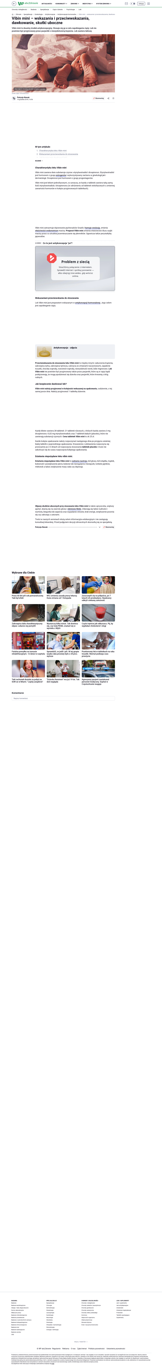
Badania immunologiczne (19, 1325)
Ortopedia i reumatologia (53, 1325)
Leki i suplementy (121, 1303)
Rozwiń (38, 161)
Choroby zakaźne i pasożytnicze (91, 1305)
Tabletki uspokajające (122, 1315)
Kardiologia (49, 1315)
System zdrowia (102, 4)
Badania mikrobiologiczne (19, 1315)
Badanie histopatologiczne (19, 1322)
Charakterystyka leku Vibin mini (53, 150)
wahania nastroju (79, 461)
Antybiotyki (119, 1308)
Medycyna (87, 4)
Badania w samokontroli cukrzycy (21, 1320)
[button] (132, 3)
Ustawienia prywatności (115, 1349)
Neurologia (49, 1317)
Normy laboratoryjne (17, 1310)
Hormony (84, 1315)
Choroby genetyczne (87, 1308)
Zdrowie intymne (86, 1322)
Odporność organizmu (88, 1317)
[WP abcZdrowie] (30, 3)
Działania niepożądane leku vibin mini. (55, 161)
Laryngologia (50, 1312)
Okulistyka (49, 1320)
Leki (80, 9)
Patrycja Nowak (23, 97)
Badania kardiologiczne (18, 1305)
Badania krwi (15, 1327)
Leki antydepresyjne (122, 1305)
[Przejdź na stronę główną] (14, 5)
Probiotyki (119, 1312)
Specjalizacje (44, 9)
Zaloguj (141, 4)
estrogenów (61, 175)
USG (12, 1334)
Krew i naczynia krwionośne (89, 1325)
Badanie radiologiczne (18, 1329)
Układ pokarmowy (86, 1320)
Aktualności (47, 4)
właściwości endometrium (46, 230)
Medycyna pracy (16, 1312)
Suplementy (120, 1317)
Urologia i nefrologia (52, 1329)
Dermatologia (50, 1308)
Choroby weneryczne (87, 1310)
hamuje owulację (92, 228)
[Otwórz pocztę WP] (126, 3)
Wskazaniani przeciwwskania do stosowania (58, 154)
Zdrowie (74, 4)
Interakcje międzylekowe (123, 1310)
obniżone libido (74, 509)
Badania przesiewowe (17, 1317)
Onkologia (49, 1322)
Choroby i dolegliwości (19, 9)
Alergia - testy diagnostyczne (19, 1308)
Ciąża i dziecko (58, 9)
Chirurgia (49, 1305)
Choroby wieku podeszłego (89, 1312)
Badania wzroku (16, 1332)
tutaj (52, 1363)
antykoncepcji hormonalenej (87, 303)
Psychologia (70, 9)
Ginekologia (49, 1310)
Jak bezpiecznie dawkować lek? (53, 158)
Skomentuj (99, 98)
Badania (33, 9)
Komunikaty (60, 4)
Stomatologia (50, 1327)
